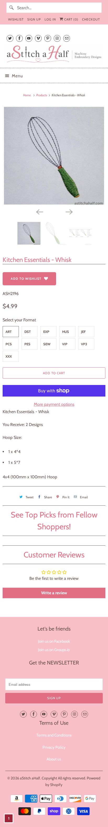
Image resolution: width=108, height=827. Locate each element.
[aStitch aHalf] (53, 54)
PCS (9, 344)
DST (27, 331)
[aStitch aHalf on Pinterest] (47, 38)
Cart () (70, 19)
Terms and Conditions (54, 735)
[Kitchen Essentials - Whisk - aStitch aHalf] (54, 155)
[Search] (11, 7)
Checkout (91, 19)
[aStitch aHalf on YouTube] (28, 38)
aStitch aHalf (30, 778)
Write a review (54, 592)
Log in (50, 19)
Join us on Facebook (54, 641)
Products (42, 95)
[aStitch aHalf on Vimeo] (38, 38)
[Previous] (39, 211)
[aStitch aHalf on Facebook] (19, 38)
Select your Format (19, 319)
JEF (83, 331)
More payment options (54, 404)
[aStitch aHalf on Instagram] (57, 38)
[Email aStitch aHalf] (66, 38)
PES (27, 344)
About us (54, 759)
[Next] (68, 211)
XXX (9, 356)
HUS (65, 331)
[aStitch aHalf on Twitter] (10, 38)
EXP (46, 331)
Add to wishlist (26, 279)
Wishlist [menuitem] (16, 19)
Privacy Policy (54, 747)
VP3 (84, 344)
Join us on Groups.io (54, 649)
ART (9, 331)
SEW (47, 344)
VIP (64, 344)
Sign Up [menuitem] (34, 19)
